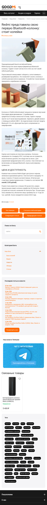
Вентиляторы (26, 431)
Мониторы (8, 446)
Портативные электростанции (13, 458)
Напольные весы (28, 446)
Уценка (37, 13)
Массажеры (30, 443)
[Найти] (40, 231)
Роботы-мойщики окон (11, 462)
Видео (8, 259)
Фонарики (34, 473)
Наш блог (8, 251)
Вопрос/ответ (9, 439)
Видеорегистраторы (27, 435)
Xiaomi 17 (18, 427)
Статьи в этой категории (32, 210)
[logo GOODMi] (9, 8)
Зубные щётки (9, 443)
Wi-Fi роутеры (9, 427)
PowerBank (30, 423)
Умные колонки (32, 469)
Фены (16, 473)
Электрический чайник (22, 477)
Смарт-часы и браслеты (24, 466)
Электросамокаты (10, 481)
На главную (10, 210)
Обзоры (9, 266)
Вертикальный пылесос (12, 435)
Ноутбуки (16, 450)
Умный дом (8, 473)
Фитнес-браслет (24, 473)
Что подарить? (9, 477)
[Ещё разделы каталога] (44, 13)
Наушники (8, 450)
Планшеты (22, 454)
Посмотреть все (12, 330)
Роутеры (23, 462)
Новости (9, 262)
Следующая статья (12, 215)
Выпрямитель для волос (23, 439)
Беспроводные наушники (12, 431)
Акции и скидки (24, 13)
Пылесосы (37, 458)
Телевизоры (8, 469)
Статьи (8, 269)
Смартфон (36, 466)
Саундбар (31, 462)
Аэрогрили (27, 427)
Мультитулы (17, 446)
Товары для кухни (20, 469)
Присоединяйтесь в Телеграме (23, 363)
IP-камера (15, 423)
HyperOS (7, 423)
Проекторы (28, 458)
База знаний (10, 255)
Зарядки (34, 439)
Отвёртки (31, 450)
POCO (22, 423)
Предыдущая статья (34, 215)
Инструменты (20, 443)
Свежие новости (9, 466)
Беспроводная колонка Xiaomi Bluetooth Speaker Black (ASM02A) (11, 399)
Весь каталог (9, 13)
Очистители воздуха (11, 454)
